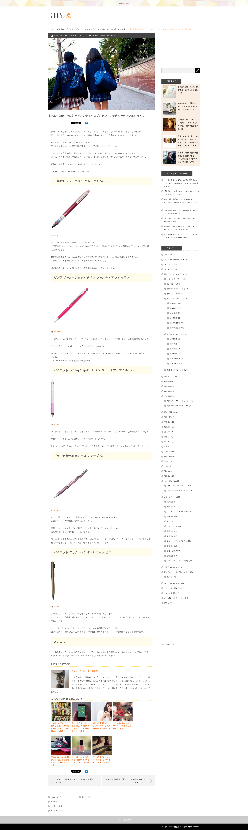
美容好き (170, 502)
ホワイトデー (169, 269)
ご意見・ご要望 (56, 806)
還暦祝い (167, 476)
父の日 (166, 466)
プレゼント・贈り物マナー (174, 259)
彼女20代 (173, 303)
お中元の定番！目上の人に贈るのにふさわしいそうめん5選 (188, 90)
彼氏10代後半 (175, 363)
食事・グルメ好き (173, 551)
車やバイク (171, 521)
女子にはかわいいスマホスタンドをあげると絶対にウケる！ (122, 725)
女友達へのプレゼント (66, 29)
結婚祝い (167, 381)
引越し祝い (168, 417)
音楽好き (170, 546)
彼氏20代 (173, 339)
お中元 (166, 442)
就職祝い (167, 427)
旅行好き (170, 507)
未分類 (166, 603)
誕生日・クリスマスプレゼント (88, 29)
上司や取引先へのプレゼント (178, 491)
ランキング (86, 797)
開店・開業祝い (170, 412)
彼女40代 (173, 313)
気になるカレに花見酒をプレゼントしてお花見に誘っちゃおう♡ (77, 780)
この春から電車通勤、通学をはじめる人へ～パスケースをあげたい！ (125, 780)
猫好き (169, 577)
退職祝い (167, 471)
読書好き (170, 516)
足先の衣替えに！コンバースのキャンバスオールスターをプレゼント (101, 761)
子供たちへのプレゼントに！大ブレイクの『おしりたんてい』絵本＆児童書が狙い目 (188, 124)
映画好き (170, 536)
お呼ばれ (167, 451)
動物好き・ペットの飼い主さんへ (176, 572)
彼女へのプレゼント (174, 299)
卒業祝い (167, 422)
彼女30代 (173, 308)
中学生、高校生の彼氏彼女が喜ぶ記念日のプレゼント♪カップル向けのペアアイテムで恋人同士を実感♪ (188, 157)
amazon (57, 235)
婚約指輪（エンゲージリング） (178, 401)
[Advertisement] (180, 49)
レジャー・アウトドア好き (177, 541)
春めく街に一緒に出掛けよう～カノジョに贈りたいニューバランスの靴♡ (60, 761)
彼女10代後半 (119, 29)
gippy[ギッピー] (179, 827)
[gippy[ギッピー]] (61, 15)
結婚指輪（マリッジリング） (178, 406)
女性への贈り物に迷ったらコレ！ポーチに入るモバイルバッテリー (101, 725)
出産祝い (167, 391)
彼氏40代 (173, 344)
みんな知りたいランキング (174, 598)
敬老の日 (167, 456)
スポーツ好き (172, 526)
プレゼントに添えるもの (173, 588)
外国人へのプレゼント (172, 567)
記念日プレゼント (170, 376)
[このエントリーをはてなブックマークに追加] (86, 124)
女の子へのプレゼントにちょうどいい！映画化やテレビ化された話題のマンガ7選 (60, 727)
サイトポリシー (56, 811)
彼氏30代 (173, 349)
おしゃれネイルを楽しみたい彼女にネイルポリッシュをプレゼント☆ (81, 761)
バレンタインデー (170, 264)
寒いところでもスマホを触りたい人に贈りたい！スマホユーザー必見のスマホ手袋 (81, 727)
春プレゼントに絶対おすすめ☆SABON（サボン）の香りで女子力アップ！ (188, 106)
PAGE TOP (126, 820)
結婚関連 (167, 396)
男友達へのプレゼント (175, 370)
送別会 (166, 437)
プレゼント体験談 (170, 593)
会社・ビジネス (170, 481)
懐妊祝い (167, 386)
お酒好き (170, 556)
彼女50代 (173, 318)
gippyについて (124, 3)
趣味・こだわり (170, 497)
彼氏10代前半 (175, 359)
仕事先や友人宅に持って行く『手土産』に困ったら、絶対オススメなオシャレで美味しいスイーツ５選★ (188, 140)
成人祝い (167, 432)
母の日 (166, 461)
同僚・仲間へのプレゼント (177, 486)
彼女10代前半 (107, 29)
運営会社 (54, 801)
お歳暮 (166, 447)
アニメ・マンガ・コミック (177, 511)
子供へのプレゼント (174, 279)
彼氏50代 (173, 354)
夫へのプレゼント (173, 284)
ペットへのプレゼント (172, 583)
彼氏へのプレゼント (174, 334)
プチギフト (168, 255)
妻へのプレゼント (173, 294)
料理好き (170, 531)
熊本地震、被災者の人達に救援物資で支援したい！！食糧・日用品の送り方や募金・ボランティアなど (181, 202)
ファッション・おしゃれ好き (178, 561)
